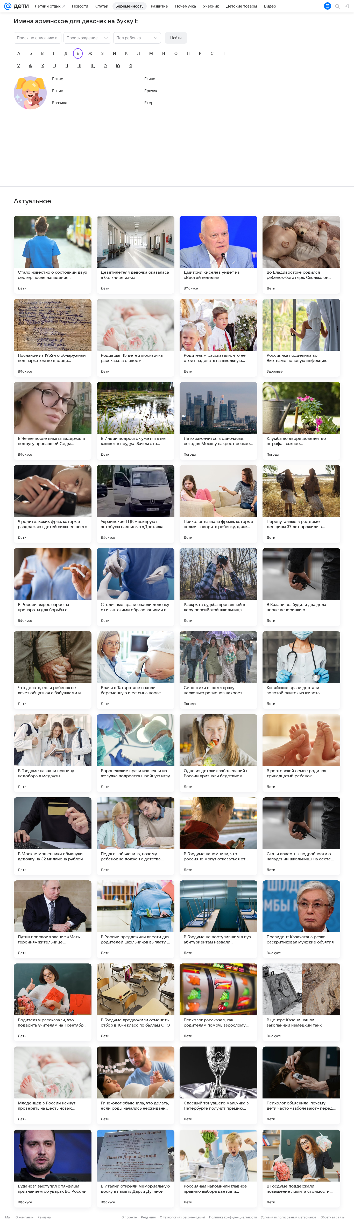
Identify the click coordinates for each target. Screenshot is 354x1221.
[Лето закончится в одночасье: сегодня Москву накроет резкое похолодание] (218, 421)
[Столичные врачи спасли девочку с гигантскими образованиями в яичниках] (135, 587)
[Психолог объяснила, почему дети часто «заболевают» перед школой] (301, 1085)
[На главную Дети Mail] (20, 6)
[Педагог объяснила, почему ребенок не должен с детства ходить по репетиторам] (135, 836)
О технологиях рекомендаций (182, 1217)
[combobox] (82, 37)
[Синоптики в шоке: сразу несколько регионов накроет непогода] (218, 670)
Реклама (44, 1217)
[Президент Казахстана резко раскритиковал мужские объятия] (301, 919)
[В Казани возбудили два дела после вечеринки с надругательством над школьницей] (301, 587)
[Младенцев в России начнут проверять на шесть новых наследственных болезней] (52, 1085)
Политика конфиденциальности (233, 1217)
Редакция (148, 1217)
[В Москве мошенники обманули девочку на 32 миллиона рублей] (52, 836)
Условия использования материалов (288, 1217)
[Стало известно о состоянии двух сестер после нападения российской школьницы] (52, 255)
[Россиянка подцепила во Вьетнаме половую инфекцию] (301, 338)
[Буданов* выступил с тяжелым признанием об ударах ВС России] (52, 1168)
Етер (148, 102)
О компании (24, 1217)
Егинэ (149, 78)
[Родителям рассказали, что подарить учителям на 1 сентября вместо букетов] (52, 1002)
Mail (8, 1217)
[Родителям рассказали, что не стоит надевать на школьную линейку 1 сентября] (218, 338)
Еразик (150, 90)
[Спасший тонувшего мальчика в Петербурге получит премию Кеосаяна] (218, 1085)
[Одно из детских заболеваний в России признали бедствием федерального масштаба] (218, 753)
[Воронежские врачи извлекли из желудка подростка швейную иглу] (135, 753)
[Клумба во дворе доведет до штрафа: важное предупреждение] (301, 421)
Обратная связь (333, 1217)
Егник (57, 90)
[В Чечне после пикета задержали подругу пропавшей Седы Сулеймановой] (52, 421)
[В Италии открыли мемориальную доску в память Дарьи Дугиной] (135, 1168)
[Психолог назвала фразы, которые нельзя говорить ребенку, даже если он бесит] (218, 504)
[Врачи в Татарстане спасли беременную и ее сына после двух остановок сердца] (135, 670)
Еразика (59, 102)
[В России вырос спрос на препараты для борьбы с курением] (52, 587)
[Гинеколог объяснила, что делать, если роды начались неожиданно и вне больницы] (135, 1085)
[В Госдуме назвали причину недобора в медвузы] (52, 753)
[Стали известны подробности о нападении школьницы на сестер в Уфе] (301, 836)
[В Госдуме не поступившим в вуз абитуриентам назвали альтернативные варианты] (218, 919)
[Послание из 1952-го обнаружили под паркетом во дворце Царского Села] (52, 338)
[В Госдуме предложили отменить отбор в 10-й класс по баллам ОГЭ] (135, 1002)
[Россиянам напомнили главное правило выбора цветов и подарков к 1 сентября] (218, 1168)
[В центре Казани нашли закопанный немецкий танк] (301, 1002)
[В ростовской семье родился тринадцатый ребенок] (301, 753)
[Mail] (7, 6)
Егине (57, 78)
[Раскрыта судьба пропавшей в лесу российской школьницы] (218, 587)
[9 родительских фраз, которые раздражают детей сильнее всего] (52, 504)
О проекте (129, 1217)
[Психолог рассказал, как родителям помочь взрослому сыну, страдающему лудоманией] (218, 1002)
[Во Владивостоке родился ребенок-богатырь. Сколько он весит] (301, 255)
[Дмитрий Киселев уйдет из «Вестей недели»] (218, 255)
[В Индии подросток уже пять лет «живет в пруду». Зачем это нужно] (135, 421)
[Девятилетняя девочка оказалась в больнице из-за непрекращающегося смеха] (135, 255)
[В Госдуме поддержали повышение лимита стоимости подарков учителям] (301, 1168)
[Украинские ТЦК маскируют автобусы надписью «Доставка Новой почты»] (135, 504)
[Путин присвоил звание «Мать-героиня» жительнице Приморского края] (52, 919)
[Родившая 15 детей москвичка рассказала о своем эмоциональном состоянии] (135, 338)
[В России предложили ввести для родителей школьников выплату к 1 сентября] (135, 919)
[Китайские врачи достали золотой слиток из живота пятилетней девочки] (301, 670)
